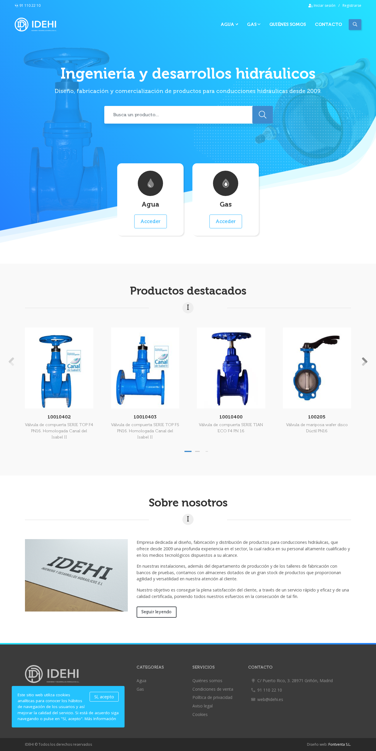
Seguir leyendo (156, 611)
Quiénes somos (287, 24)
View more (59, 368)
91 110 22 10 (30, 5)
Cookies (200, 714)
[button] (188, 451)
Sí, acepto (104, 697)
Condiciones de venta (212, 689)
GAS (252, 24)
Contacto (328, 24)
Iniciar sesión (324, 5)
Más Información (100, 718)
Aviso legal (202, 706)
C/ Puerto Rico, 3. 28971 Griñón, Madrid (295, 680)
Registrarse (352, 5)
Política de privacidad (212, 697)
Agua (228, 24)
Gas (140, 689)
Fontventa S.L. (339, 744)
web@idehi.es (270, 699)
